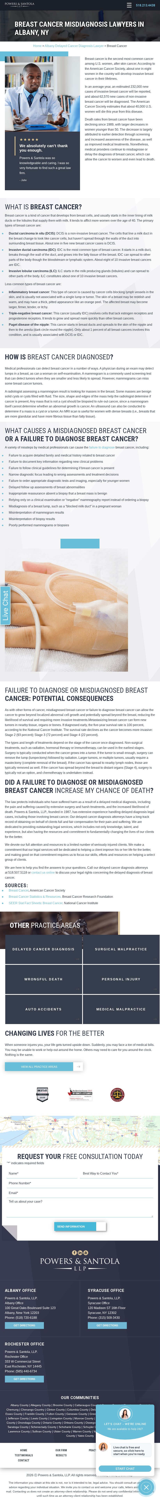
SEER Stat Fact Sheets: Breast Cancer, (36, 903)
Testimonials (24, 1455)
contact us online (43, 872)
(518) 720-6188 (26, 1317)
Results (61, 1455)
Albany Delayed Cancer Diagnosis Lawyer (74, 46)
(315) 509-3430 (109, 1317)
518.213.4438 (145, 5)
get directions (24, 1325)
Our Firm (61, 1450)
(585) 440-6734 (26, 1371)
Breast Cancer (18, 890)
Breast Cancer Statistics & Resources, (35, 896)
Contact (23, 1460)
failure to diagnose (102, 447)
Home (37, 46)
